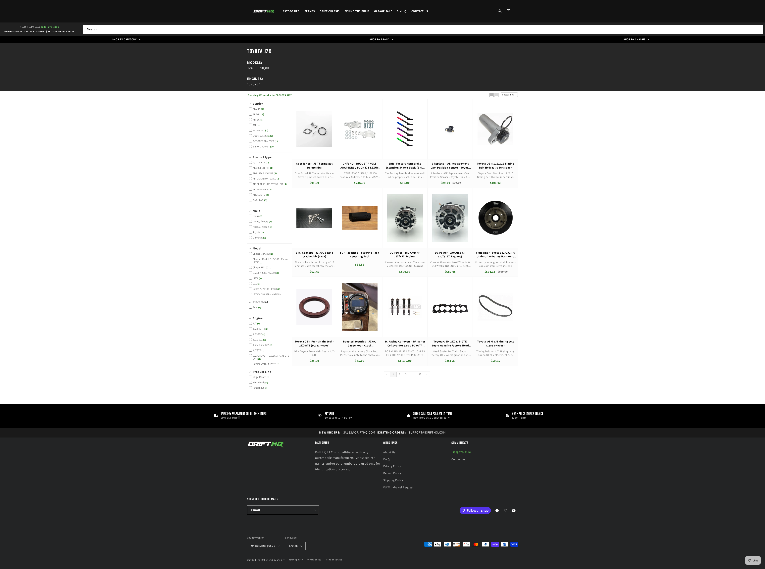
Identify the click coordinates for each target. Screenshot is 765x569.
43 (420, 374)
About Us (389, 452)
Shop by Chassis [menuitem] (634, 39)
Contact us (458, 459)
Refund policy (295, 559)
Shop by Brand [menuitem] (379, 39)
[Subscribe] (314, 510)
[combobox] (423, 29)
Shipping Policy (393, 480)
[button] (508, 11)
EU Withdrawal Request (398, 487)
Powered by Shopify (274, 559)
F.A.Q (386, 459)
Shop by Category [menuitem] (124, 39)
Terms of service (333, 559)
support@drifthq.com (411, 432)
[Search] (758, 29)
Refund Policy (392, 473)
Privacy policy (314, 559)
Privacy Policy (392, 466)
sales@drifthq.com (347, 432)
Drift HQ (259, 559)
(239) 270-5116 (50, 26)
